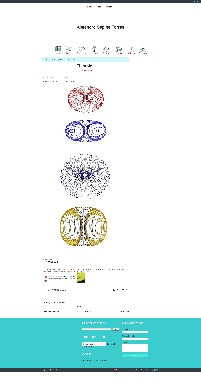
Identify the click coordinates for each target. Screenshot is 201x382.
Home (89, 7)
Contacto (109, 7)
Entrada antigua (122, 311)
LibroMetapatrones (58, 60)
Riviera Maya (145, 370)
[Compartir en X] (117, 290)
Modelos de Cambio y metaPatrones (77, 271)
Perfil (99, 7)
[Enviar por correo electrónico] (114, 290)
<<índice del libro (46, 77)
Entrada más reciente (51, 311)
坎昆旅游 (155, 370)
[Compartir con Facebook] (120, 290)
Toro (46, 264)
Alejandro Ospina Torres (100, 27)
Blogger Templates (133, 370)
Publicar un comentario (85, 307)
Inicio (46, 60)
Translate (89, 347)
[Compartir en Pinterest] (123, 290)
